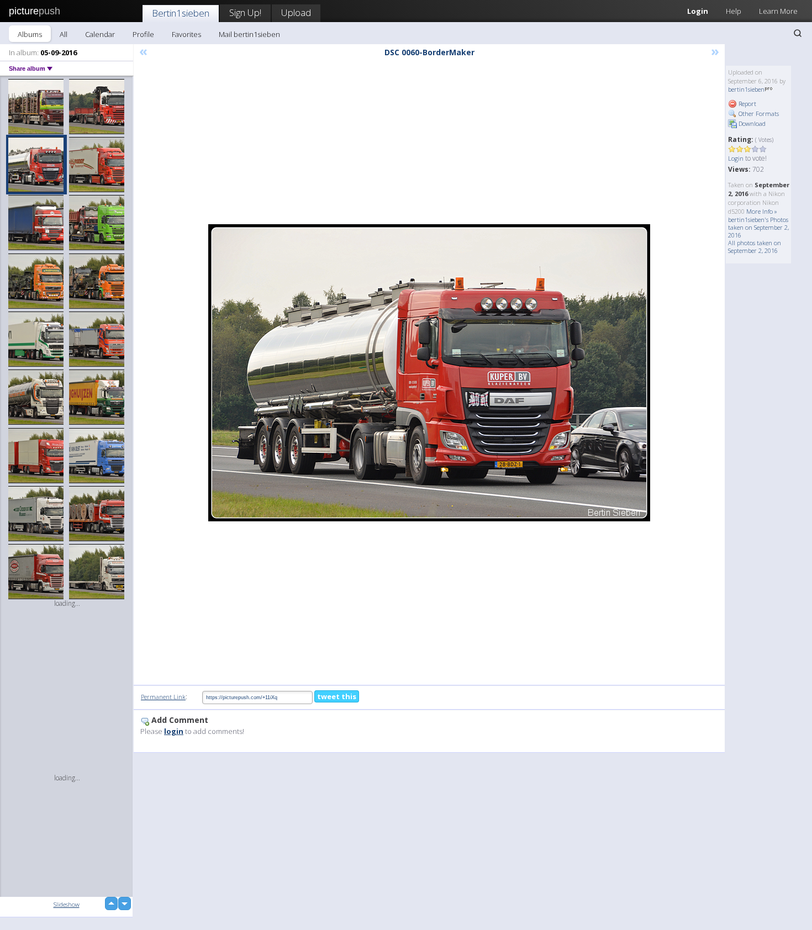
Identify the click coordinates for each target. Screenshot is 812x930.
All (63, 34)
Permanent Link (163, 697)
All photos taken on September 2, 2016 (754, 247)
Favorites (186, 34)
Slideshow (67, 904)
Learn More (778, 11)
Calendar (100, 34)
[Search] (797, 33)
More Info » (761, 211)
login (173, 731)
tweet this (336, 696)
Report (746, 103)
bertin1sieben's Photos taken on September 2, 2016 (758, 227)
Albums (30, 34)
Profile (143, 34)
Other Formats (758, 113)
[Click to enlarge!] (429, 372)
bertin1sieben (746, 89)
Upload (296, 12)
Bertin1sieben (180, 13)
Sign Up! (245, 12)
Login (697, 11)
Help (733, 11)
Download (751, 123)
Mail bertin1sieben (249, 34)
